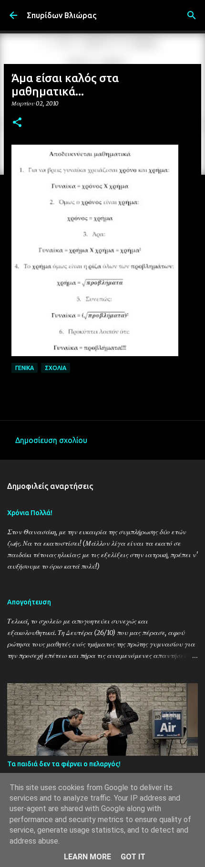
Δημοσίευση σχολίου (51, 440)
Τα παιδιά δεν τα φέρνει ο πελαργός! (64, 764)
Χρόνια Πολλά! (29, 513)
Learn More (87, 856)
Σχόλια (55, 368)
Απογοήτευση (29, 602)
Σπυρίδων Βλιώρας (61, 15)
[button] (17, 122)
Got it (133, 856)
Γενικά (24, 368)
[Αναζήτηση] (191, 15)
